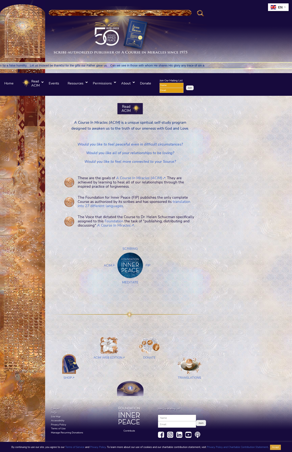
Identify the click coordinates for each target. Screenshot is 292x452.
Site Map (56, 416)
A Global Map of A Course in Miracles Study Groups (30, 119)
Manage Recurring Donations (67, 432)
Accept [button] (275, 447)
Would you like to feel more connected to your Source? (130, 161)
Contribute (129, 430)
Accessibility (57, 420)
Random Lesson (22, 32)
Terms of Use (58, 428)
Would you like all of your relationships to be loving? (130, 153)
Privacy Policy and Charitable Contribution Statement (237, 447)
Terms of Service (74, 447)
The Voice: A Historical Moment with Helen (20, 152)
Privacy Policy (58, 424)
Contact (55, 408)
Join (190, 88)
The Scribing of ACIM (21, 177)
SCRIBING (130, 248)
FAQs (54, 412)
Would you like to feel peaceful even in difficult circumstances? (130, 144)
